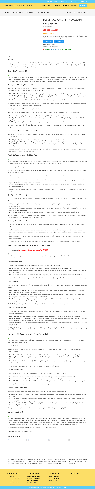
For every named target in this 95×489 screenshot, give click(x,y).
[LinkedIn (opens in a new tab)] (9, 1)
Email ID (29, 482)
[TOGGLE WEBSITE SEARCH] (89, 6)
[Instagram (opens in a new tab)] (7, 1)
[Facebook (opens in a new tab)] (5, 1)
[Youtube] (86, 478)
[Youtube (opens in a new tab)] (11, 1)
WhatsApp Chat (36, 482)
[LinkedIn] (81, 478)
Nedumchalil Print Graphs (18, 6)
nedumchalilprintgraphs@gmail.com (80, 1)
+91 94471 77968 (52, 1)
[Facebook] (72, 478)
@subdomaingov (19, 428)
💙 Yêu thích (59, 41)
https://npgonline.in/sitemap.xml (22, 431)
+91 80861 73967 (63, 1)
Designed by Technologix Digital (58, 487)
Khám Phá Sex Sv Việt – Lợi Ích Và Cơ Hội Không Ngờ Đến (78, 12)
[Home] (64, 12)
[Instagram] (77, 478)
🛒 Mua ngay (48, 41)
